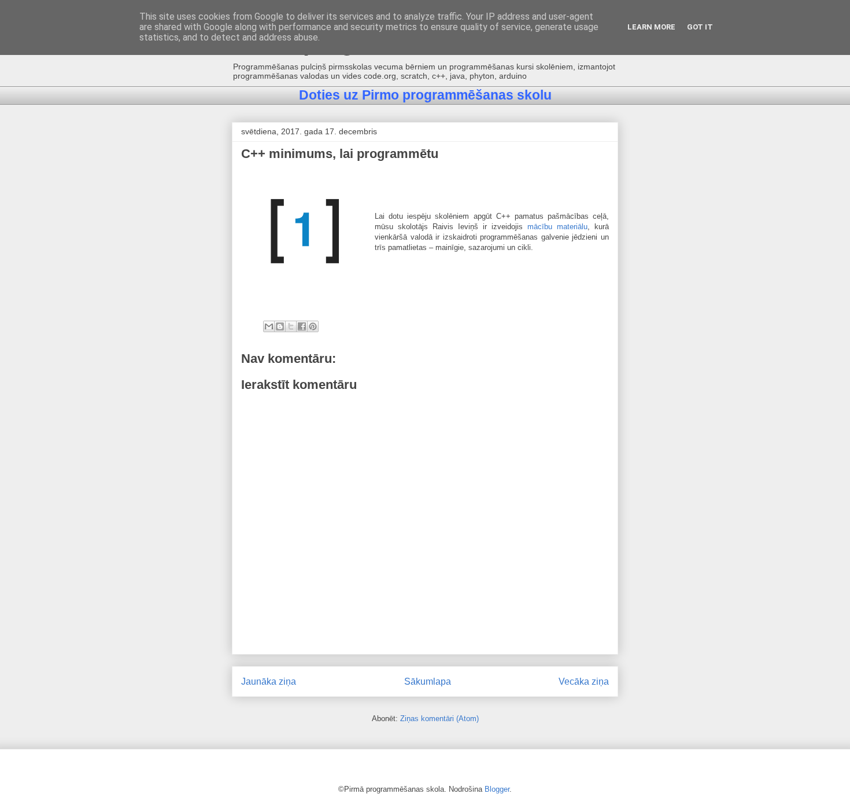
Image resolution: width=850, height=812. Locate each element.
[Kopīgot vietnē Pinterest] (313, 326)
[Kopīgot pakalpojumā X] (291, 326)
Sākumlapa (427, 681)
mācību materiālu (557, 226)
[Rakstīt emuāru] (280, 326)
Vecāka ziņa (584, 681)
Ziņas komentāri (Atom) (439, 718)
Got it (700, 27)
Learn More (651, 27)
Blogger (497, 789)
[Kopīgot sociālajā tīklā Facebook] (302, 326)
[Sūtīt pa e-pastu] (269, 326)
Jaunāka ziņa (268, 681)
